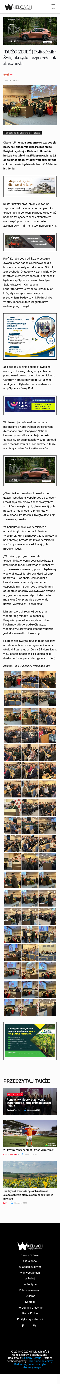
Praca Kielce (30, 1313)
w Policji (30, 1278)
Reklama (30, 1296)
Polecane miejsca (30, 1290)
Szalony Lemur (31, 1358)
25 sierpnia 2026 (33, 1110)
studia (37, 133)
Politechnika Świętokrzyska (17, 133)
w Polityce (30, 1284)
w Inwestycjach (30, 1272)
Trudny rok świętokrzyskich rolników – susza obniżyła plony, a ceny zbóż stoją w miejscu (28, 1195)
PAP (12, 74)
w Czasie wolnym (30, 1266)
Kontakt (30, 1301)
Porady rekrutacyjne (30, 1307)
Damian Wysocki (13, 1110)
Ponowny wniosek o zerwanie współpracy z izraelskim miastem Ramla (29, 1103)
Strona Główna (30, 1255)
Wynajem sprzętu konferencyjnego (33, 1366)
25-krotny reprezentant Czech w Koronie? (28, 1150)
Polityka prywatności (30, 1319)
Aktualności (15, 1095)
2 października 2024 (11, 80)
